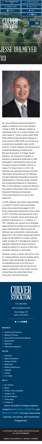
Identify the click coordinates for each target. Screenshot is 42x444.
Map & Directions (11, 359)
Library (7, 373)
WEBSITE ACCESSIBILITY (13, 439)
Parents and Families (13, 332)
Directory (8, 356)
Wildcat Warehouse (12, 367)
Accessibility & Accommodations (18, 338)
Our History (9, 385)
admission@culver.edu (21, 308)
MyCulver (8, 344)
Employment (9, 341)
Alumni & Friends (11, 335)
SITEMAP (34, 439)
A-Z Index (8, 376)
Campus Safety (11, 361)
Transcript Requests (13, 347)
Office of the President (14, 391)
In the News (9, 399)
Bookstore (9, 364)
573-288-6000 (21, 304)
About (7, 388)
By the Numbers (11, 397)
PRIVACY (27, 439)
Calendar (8, 370)
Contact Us (9, 402)
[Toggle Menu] (37, 23)
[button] (15, 322)
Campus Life (10, 394)
